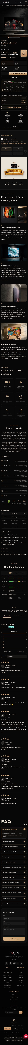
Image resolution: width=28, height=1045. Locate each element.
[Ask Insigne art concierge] (26, 1036)
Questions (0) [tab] (20, 652)
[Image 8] (15, 37)
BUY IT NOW (14, 77)
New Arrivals (7, 987)
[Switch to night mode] (25, 151)
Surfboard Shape (7, 977)
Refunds (15, 1035)
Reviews (7, 616)
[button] (14, 636)
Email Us (8, 1028)
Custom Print (7, 985)
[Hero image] (8, 37)
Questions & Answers (18, 616)
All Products (7, 5)
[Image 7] (14, 37)
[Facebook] (10, 963)
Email (4, 921)
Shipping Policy (14, 997)
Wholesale (20, 980)
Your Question (6, 927)
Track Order (14, 994)
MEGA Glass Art (7, 975)
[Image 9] (16, 37)
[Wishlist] (15, 2)
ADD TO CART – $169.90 (18, 73)
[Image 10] (17, 37)
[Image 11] (18, 37)
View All (25, 824)
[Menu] (26, 2)
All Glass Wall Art (7, 970)
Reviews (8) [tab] (7, 652)
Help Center (14, 1002)
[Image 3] (10, 37)
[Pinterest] (14, 963)
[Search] (18, 2)
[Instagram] (6, 963)
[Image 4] (11, 37)
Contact (21, 975)
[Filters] (3, 656)
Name (4, 915)
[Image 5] (12, 37)
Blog (21, 982)
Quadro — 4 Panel (7, 980)
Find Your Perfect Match (14, 107)
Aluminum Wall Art (7, 972)
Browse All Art (20, 985)
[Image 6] (13, 37)
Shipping (20, 1035)
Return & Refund (14, 999)
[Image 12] (19, 37)
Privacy (7, 1035)
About (20, 970)
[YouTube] (21, 963)
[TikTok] (17, 963)
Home (2, 5)
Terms (11, 1035)
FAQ (21, 972)
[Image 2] (9, 37)
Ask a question (14, 632)
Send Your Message (14, 939)
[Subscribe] (20, 1012)
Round (7, 982)
